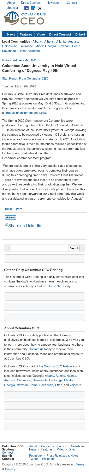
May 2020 (30, 60)
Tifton (22, 50)
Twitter (33, 459)
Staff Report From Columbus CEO (25, 78)
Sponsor (12, 7)
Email (9, 209)
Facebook (48, 459)
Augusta (73, 41)
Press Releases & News (62, 455)
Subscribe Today (59, 286)
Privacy (10, 469)
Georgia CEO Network (59, 366)
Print (19, 209)
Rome (76, 46)
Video (41, 34)
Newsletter (54, 2)
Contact (72, 2)
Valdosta (34, 50)
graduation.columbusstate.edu (25, 112)
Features (26, 34)
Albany (37, 41)
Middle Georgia (45, 46)
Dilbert (80, 34)
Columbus (24, 380)
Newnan (64, 46)
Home (5, 60)
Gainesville (9, 46)
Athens (49, 41)
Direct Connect (31, 2)
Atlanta (61, 41)
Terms (80, 464)
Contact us (36, 349)
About (11, 2)
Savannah (9, 50)
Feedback (35, 455)
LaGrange (26, 46)
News (11, 34)
